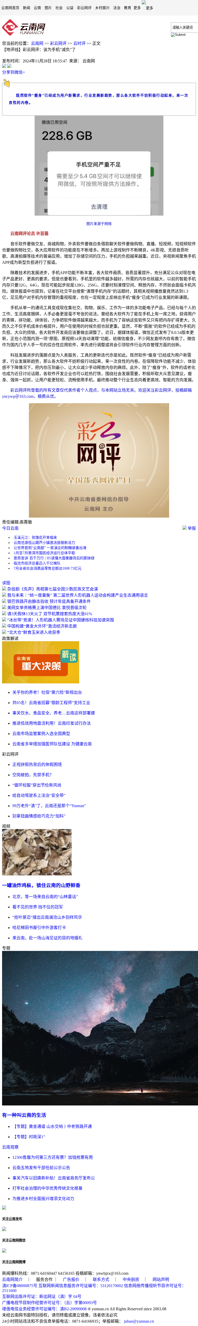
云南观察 (10, 1147)
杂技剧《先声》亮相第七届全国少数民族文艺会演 (52, 589)
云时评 (79, 43)
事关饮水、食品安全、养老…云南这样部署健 (53, 713)
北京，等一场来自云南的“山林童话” (45, 896)
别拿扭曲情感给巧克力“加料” (38, 816)
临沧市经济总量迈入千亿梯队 (37, 563)
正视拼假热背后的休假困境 (37, 764)
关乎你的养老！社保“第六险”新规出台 (47, 692)
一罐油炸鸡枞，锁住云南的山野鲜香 (41, 885)
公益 (69, 8)
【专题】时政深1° (28, 1137)
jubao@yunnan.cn (139, 1321)
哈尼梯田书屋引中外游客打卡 (39, 927)
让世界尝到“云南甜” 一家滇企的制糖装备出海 (50, 548)
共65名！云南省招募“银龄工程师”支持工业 (51, 702)
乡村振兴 (102, 8)
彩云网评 (84, 8)
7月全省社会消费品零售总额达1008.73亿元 (47, 568)
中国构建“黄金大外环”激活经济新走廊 (42, 626)
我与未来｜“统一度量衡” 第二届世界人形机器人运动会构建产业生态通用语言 (77, 595)
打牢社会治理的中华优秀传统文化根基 (47, 1188)
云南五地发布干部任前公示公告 (41, 1167)
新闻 (26, 8)
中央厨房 (131, 1279)
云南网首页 (10, 8)
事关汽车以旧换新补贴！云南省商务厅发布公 (53, 1178)
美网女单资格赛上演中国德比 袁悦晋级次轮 (47, 607)
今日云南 (10, 528)
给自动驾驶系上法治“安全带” (38, 795)
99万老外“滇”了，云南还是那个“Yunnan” (49, 806)
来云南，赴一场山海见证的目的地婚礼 (47, 938)
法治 (116, 8)
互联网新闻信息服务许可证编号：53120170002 (80, 1285)
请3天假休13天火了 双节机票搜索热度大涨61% (49, 614)
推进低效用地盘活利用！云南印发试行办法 (51, 723)
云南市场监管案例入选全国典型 (41, 733)
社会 (59, 8)
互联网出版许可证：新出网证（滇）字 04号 (41, 1296)
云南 (37, 8)
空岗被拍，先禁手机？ (33, 775)
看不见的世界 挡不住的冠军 (37, 907)
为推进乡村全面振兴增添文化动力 (43, 1198)
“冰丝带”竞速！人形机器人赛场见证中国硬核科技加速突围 (60, 620)
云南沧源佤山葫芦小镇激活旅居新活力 (44, 543)
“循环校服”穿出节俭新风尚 (36, 785)
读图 (6, 583)
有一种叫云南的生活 (24, 1115)
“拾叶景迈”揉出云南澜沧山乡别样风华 (47, 917)
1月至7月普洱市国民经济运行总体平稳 (44, 553)
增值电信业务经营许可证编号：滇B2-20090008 (44, 1309)
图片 (48, 8)
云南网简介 (12, 1279)
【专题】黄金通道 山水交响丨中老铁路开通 (52, 1126)
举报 (191, 528)
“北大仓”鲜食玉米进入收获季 (33, 632)
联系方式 (101, 1279)
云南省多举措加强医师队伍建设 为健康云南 (52, 744)
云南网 (37, 43)
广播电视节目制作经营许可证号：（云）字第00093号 (49, 1302)
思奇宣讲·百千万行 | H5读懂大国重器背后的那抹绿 (54, 558)
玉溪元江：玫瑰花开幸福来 (35, 537)
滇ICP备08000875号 (19, 1285)
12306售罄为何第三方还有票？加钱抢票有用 (52, 1157)
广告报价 (71, 1279)
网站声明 (161, 1279)
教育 (127, 8)
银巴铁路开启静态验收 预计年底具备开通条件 (49, 601)
